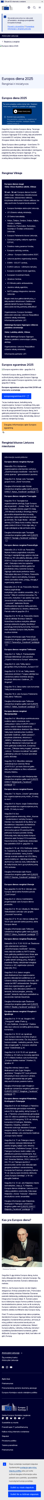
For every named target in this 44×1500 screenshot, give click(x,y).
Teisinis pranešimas (9, 1445)
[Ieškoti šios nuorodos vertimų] (3, 432)
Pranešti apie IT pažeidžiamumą (15, 1427)
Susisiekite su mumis (10, 1422)
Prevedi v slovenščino (16, 26)
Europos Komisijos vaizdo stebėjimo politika (19, 1392)
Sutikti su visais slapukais (22, 1487)
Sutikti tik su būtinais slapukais (24, 1494)
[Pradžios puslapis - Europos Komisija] (7, 7)
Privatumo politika (9, 1441)
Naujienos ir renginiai (12, 41)
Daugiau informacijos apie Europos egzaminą (20, 426)
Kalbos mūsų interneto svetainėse (15, 1431)
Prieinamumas (7, 1383)
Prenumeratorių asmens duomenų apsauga (19, 1388)
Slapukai (5, 1436)
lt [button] (28, 7)
